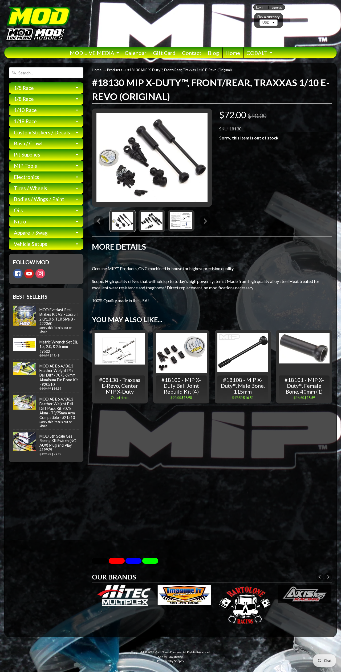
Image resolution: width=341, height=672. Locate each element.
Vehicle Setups (30, 244)
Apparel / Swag (31, 233)
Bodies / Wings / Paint (39, 199)
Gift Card (164, 53)
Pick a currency (268, 17)
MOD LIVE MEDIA (92, 53)
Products (114, 70)
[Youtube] (29, 273)
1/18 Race (25, 121)
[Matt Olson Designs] (37, 23)
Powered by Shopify (170, 661)
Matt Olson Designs (168, 652)
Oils (18, 210)
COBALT (256, 53)
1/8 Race (24, 99)
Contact (191, 53)
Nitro (20, 221)
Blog (213, 53)
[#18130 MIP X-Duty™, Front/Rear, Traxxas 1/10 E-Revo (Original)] (122, 221)
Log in (260, 7)
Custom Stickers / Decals (42, 132)
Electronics (26, 177)
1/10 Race (25, 110)
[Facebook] (18, 273)
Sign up (277, 7)
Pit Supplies (27, 154)
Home (232, 53)
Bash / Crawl (28, 143)
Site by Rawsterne (170, 656)
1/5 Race (24, 88)
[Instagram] (40, 273)
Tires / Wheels (30, 188)
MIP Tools (25, 166)
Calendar (136, 53)
